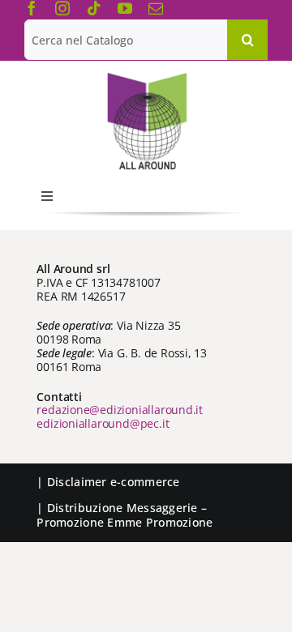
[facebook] (31, 8)
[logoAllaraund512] (146, 78)
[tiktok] (94, 8)
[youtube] (125, 8)
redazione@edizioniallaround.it (119, 409)
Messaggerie (162, 507)
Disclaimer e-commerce (113, 481)
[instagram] (62, 8)
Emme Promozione (160, 522)
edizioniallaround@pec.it (102, 423)
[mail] (155, 8)
